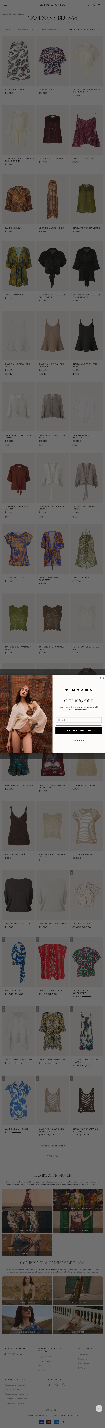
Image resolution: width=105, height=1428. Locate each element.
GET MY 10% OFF (78, 730)
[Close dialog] (102, 677)
